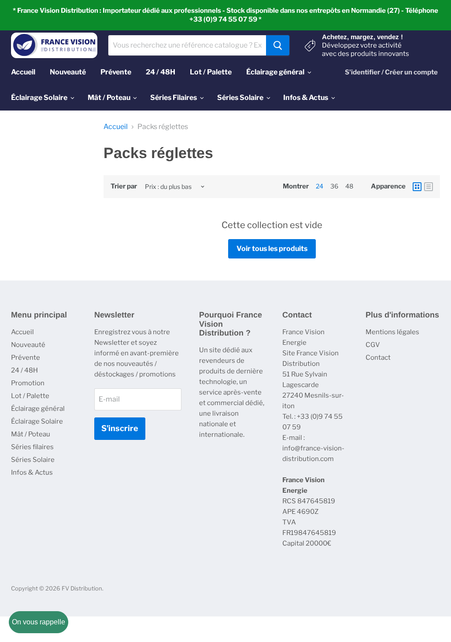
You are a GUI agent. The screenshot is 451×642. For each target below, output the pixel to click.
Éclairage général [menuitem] (275, 72)
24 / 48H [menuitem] (160, 72)
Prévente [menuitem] (115, 72)
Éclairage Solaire (37, 421)
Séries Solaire (33, 460)
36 (334, 186)
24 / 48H (24, 370)
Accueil (116, 127)
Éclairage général (38, 409)
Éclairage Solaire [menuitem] (39, 97)
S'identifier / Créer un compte (391, 72)
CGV (373, 345)
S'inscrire (119, 428)
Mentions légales (392, 332)
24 (319, 186)
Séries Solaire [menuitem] (240, 97)
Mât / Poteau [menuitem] (109, 97)
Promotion (27, 383)
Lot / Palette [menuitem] (211, 72)
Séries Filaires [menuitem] (173, 97)
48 (349, 186)
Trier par (124, 186)
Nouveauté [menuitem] (68, 72)
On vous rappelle (38, 622)
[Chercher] (277, 45)
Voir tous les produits (272, 248)
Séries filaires (32, 447)
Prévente (25, 358)
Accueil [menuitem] (23, 72)
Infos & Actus (32, 472)
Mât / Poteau (30, 434)
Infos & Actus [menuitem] (305, 97)
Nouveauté (28, 345)
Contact (378, 358)
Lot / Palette (30, 396)
